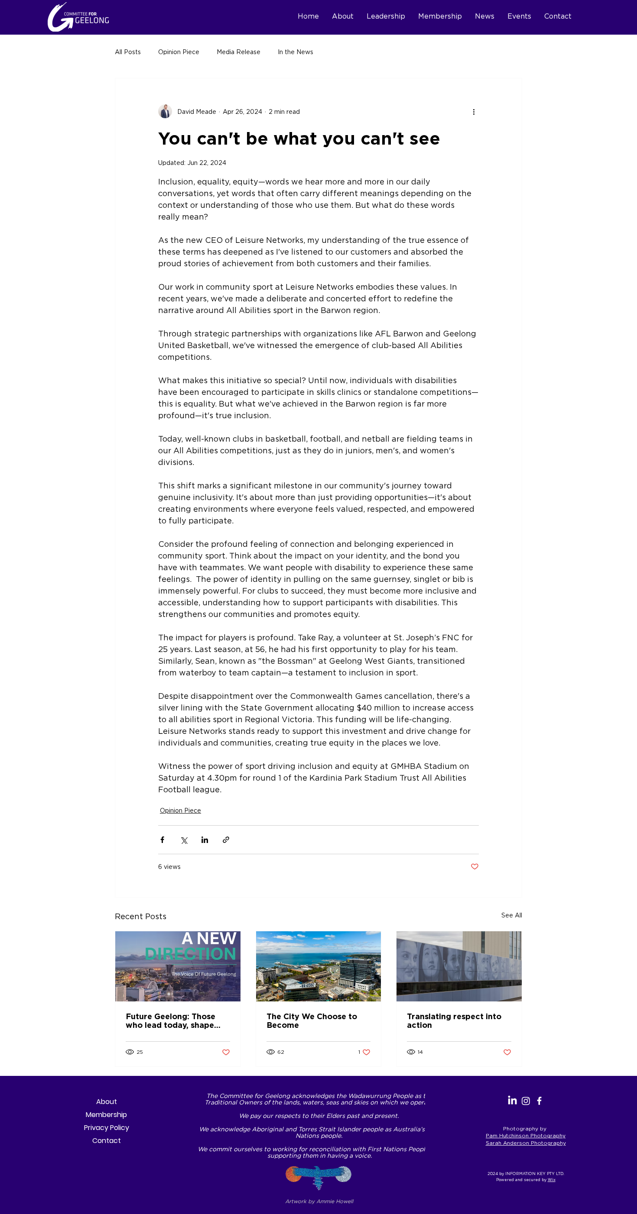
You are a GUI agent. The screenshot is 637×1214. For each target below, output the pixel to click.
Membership (106, 1115)
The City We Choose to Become (311, 1020)
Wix (552, 1180)
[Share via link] (226, 840)
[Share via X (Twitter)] (183, 840)
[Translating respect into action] (459, 966)
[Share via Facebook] (162, 840)
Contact (106, 1141)
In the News (295, 51)
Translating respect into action (454, 1020)
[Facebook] (539, 1100)
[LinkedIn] (512, 1100)
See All (511, 915)
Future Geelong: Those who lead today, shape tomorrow (170, 1020)
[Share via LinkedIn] (205, 840)
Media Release (238, 51)
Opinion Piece (178, 51)
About (106, 1102)
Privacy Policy (106, 1128)
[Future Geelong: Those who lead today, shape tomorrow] (177, 966)
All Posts (128, 51)
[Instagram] (525, 1100)
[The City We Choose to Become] (318, 966)
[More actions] (473, 111)
